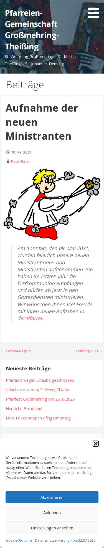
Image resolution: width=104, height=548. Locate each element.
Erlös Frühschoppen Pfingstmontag (38, 418)
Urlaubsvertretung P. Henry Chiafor (38, 389)
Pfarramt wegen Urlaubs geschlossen (40, 380)
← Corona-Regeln (16, 350)
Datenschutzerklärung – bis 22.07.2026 (65, 540)
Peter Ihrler (20, 161)
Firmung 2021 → (89, 350)
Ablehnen (52, 512)
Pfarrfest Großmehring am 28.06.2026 (40, 399)
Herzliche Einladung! (24, 408)
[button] (95, 443)
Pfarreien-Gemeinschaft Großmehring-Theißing (32, 29)
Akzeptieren (52, 497)
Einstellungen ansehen (52, 528)
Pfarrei (34, 318)
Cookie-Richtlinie (19, 540)
